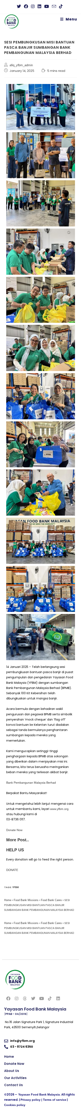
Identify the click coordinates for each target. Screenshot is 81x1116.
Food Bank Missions (26, 900)
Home (7, 900)
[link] (31, 782)
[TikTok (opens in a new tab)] (61, 6)
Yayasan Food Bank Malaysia (39, 1094)
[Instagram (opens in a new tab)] (32, 6)
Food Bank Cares (51, 900)
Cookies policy (14, 1105)
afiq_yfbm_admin (21, 65)
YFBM (15, 887)
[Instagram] (16, 998)
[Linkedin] (58, 998)
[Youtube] (41, 998)
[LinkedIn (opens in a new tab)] (39, 6)
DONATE (12, 870)
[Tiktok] (50, 998)
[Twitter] (33, 998)
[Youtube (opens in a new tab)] (46, 6)
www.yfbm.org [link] (59, 809)
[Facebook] (8, 998)
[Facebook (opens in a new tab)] (25, 6)
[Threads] (25, 998)
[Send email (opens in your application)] (54, 6)
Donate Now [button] (14, 830)
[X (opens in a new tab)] (19, 6)
